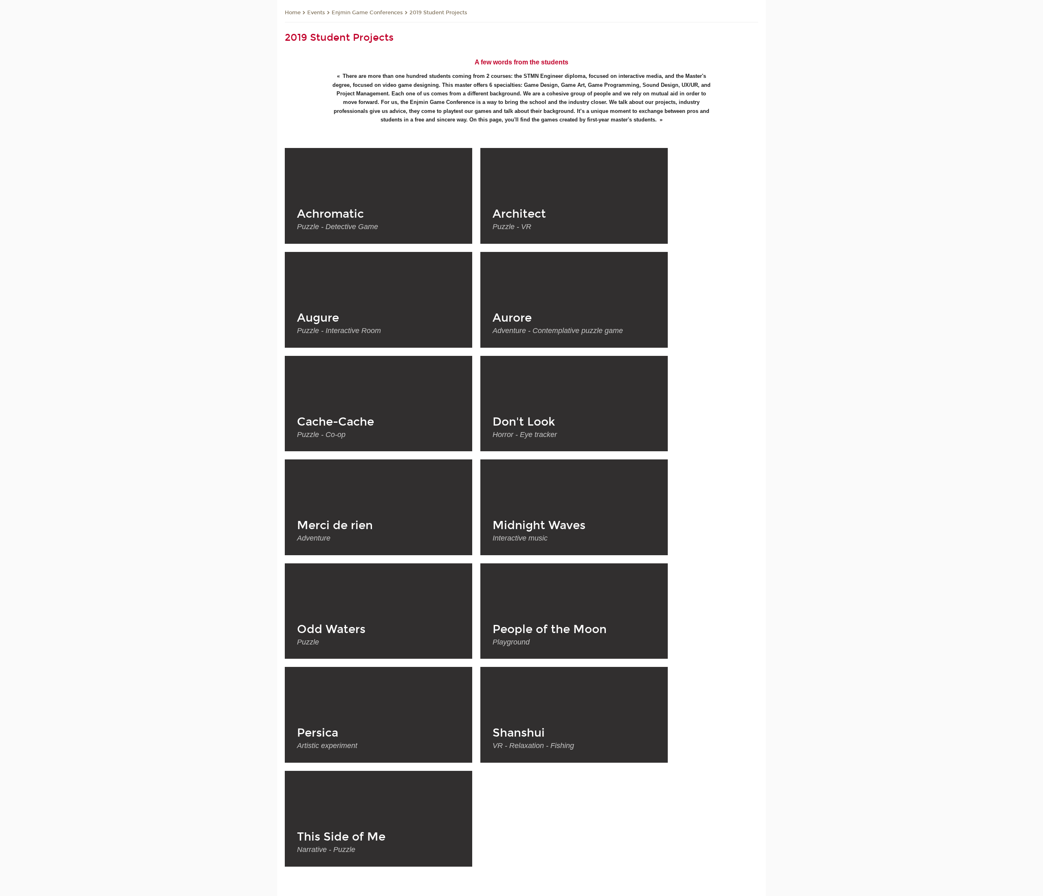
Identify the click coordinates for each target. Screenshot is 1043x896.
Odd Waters (331, 629)
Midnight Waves (539, 525)
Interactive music (520, 538)
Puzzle (308, 642)
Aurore (512, 318)
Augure (318, 318)
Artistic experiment (327, 746)
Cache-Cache (335, 422)
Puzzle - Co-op (321, 434)
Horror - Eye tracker (525, 434)
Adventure (313, 538)
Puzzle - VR (512, 227)
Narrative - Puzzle (326, 849)
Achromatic (330, 214)
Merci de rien (335, 525)
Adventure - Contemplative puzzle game (558, 331)
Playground (511, 642)
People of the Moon (550, 629)
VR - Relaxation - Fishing (533, 746)
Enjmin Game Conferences (367, 12)
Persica (317, 733)
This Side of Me (341, 837)
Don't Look (524, 422)
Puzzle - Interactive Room (339, 331)
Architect (519, 214)
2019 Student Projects (438, 12)
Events (316, 12)
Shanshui (519, 733)
